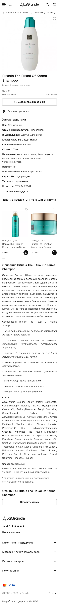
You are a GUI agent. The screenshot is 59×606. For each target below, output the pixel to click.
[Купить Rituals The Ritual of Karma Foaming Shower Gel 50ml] (25, 252)
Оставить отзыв (29, 502)
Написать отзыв (11, 532)
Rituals (50, 12)
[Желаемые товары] (48, 4)
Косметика (13, 12)
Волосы (26, 12)
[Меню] (4, 4)
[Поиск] (10, 4)
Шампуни (38, 12)
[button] (54, 4)
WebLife (33, 601)
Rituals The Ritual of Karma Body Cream (41, 246)
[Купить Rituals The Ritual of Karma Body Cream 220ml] (54, 252)
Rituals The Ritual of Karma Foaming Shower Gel (14, 246)
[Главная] (3, 12)
